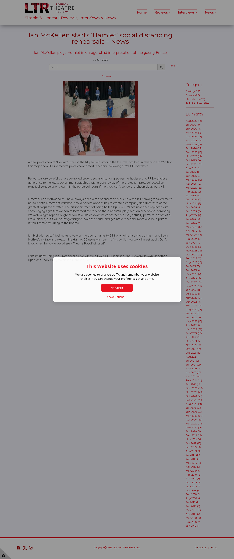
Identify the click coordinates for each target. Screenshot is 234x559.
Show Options (116, 297)
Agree (118, 288)
